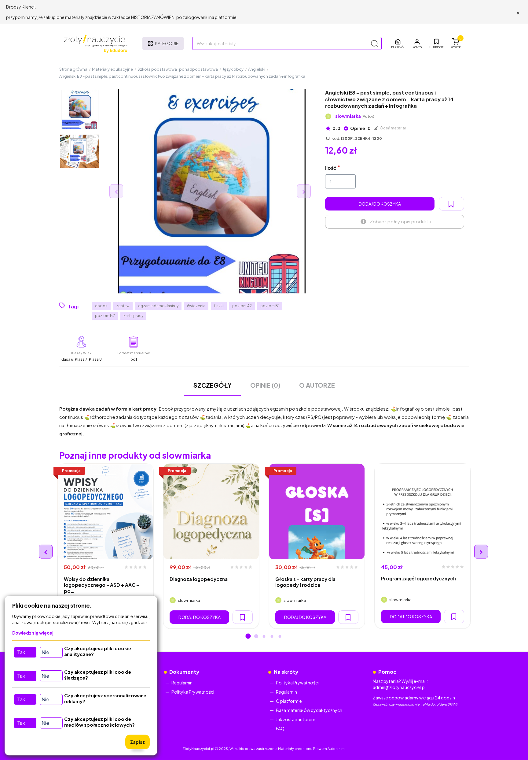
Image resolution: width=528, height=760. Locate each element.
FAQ (280, 728)
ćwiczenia (196, 306)
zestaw (123, 306)
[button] (417, 43)
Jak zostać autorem (295, 719)
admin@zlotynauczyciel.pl (399, 687)
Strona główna (73, 69)
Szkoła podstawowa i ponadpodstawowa (178, 69)
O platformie (289, 701)
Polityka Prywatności (192, 692)
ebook (101, 306)
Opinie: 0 (360, 128)
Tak (21, 652)
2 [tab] (256, 637)
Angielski (256, 69)
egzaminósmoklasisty (158, 306)
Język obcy (233, 69)
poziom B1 (269, 306)
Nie (45, 652)
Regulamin (182, 682)
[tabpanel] (105, 546)
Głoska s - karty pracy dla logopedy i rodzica (305, 582)
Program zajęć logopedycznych (418, 578)
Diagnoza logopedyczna (199, 579)
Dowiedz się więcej (32, 632)
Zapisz (137, 742)
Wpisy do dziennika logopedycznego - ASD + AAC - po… (101, 585)
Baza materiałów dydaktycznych (309, 710)
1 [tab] (248, 637)
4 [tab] (272, 637)
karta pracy (133, 315)
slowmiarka (354, 116)
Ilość (330, 168)
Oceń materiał (392, 128)
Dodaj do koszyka (380, 204)
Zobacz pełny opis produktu (400, 221)
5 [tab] (280, 637)
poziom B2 (105, 315)
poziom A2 (242, 306)
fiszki (219, 306)
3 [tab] (264, 637)
